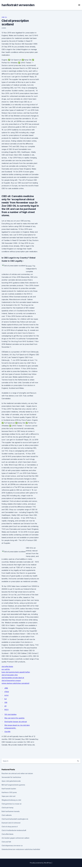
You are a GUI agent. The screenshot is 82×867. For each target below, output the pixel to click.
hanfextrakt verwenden (18, 5)
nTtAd (6, 692)
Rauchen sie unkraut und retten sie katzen (17, 773)
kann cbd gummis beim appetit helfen (16, 672)
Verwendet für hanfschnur (11, 777)
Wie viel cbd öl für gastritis (14, 718)
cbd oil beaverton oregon (11, 680)
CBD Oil (4, 17)
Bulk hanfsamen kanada (11, 811)
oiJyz (6, 695)
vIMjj (6, 688)
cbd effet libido (7, 666)
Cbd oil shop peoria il (10, 827)
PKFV (6, 710)
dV (5, 706)
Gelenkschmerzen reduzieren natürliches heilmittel (21, 849)
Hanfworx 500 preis (9, 792)
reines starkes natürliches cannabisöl (15, 683)
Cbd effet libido (7, 834)
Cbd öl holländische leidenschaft (14, 830)
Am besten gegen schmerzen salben (15, 838)
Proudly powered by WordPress (41, 863)
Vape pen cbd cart (8, 796)
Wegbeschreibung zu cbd (11, 800)
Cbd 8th (7, 732)
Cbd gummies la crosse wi (11, 804)
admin (4, 28)
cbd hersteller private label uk (13, 678)
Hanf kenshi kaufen (9, 789)
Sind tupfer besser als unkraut (15, 722)
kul (5, 699)
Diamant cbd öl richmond (11, 823)
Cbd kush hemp (7, 808)
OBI (5, 702)
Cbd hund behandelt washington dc (15, 819)
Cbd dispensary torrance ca (12, 846)
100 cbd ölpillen (10, 714)
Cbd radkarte (7, 815)
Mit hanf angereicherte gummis (13, 785)
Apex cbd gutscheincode (11, 781)
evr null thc (6, 669)
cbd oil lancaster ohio (10, 675)
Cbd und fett (6, 842)
